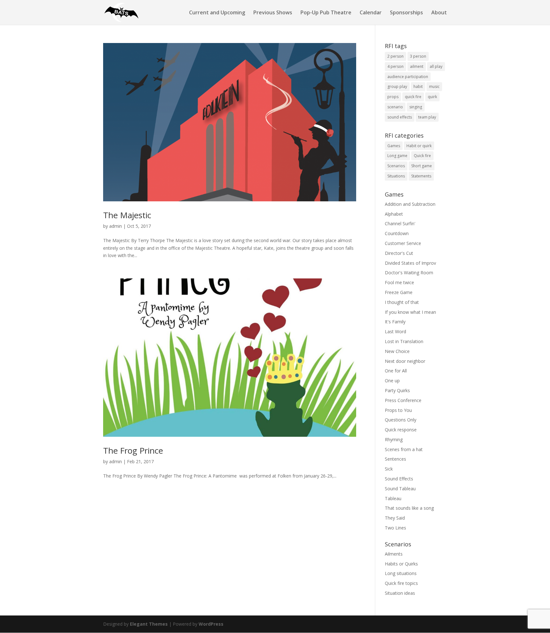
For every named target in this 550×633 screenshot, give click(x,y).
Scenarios (396, 166)
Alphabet (394, 214)
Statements (421, 176)
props (392, 96)
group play (397, 86)
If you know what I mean (410, 312)
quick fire (413, 96)
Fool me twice (399, 282)
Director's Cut (399, 253)
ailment (416, 66)
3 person (418, 56)
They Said (395, 518)
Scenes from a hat (404, 449)
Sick (389, 469)
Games (393, 145)
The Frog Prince (133, 450)
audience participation (407, 76)
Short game (421, 166)
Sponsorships (406, 13)
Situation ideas (400, 593)
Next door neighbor (405, 361)
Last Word (395, 331)
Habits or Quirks (401, 564)
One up (392, 381)
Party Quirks (397, 390)
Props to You (398, 410)
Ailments (394, 554)
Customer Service (403, 243)
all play (436, 66)
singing (415, 107)
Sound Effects (399, 479)
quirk (432, 96)
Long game (397, 155)
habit (418, 86)
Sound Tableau (400, 489)
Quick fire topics (401, 583)
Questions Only (400, 420)
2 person (395, 56)
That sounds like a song (409, 508)
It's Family (395, 322)
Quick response (401, 430)
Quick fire (422, 155)
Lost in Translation (404, 341)
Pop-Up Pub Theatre (325, 13)
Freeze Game (398, 292)
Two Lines (395, 528)
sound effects (399, 117)
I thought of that (402, 302)
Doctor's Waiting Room (409, 273)
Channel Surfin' (400, 223)
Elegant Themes (149, 624)
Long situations (401, 573)
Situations (396, 176)
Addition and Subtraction (410, 204)
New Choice (397, 351)
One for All (396, 371)
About (439, 13)
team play (427, 117)
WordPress (211, 624)
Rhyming (394, 439)
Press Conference (403, 400)
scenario (395, 107)
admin (115, 226)
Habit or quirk (419, 145)
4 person (395, 66)
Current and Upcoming (217, 13)
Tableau (393, 498)
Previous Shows (272, 13)
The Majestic (127, 215)
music (434, 86)
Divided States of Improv (410, 263)
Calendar (371, 13)
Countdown (397, 233)
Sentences (395, 459)
